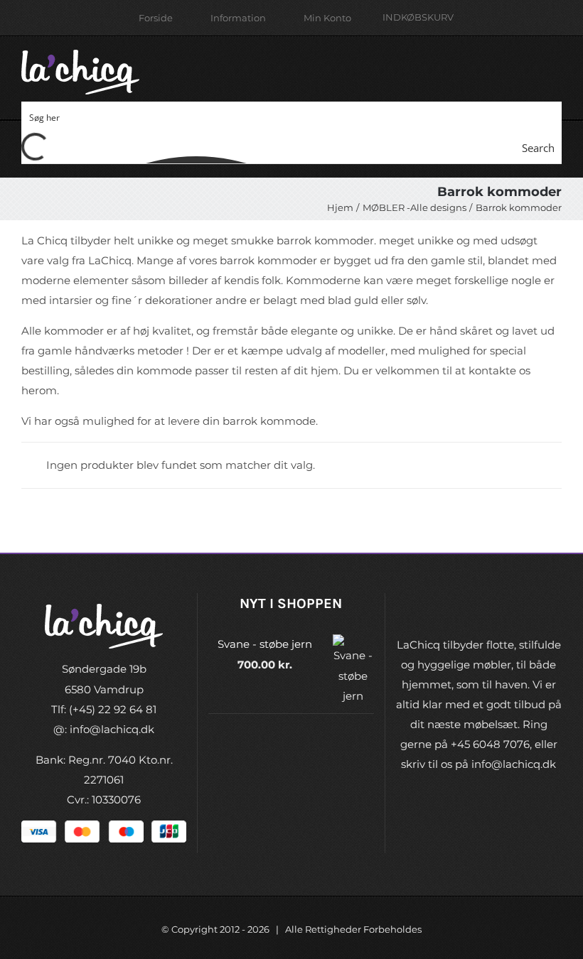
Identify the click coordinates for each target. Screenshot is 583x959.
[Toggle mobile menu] (556, 64)
